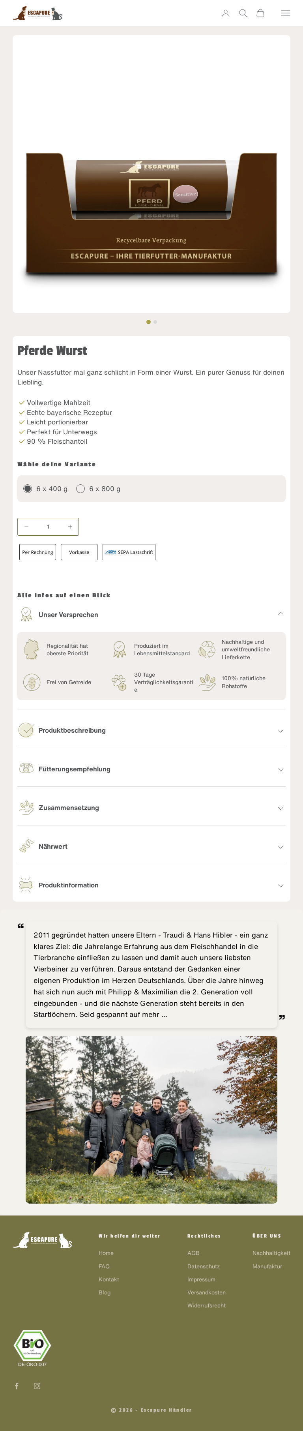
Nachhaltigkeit (271, 1253)
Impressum (201, 1279)
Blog (104, 1292)
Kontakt (109, 1279)
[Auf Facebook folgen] (17, 1386)
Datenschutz (203, 1266)
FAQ (104, 1266)
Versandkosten (206, 1292)
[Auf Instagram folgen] (37, 1386)
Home (106, 1253)
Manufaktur (267, 1266)
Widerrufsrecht (206, 1305)
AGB (193, 1253)
